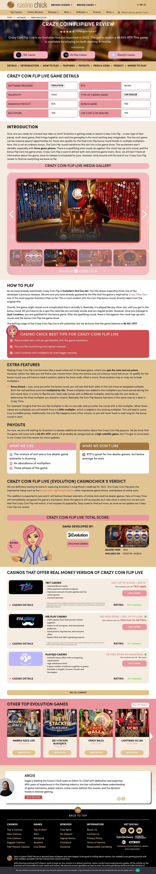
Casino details (22, 605)
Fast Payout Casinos (18, 847)
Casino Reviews (35, 12)
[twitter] (131, 831)
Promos (97, 12)
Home (9, 17)
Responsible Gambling (99, 847)
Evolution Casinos (78, 544)
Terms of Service (96, 842)
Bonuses (52, 12)
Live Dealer (130, 95)
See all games (140, 705)
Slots (66, 12)
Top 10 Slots (40, 830)
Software (80, 12)
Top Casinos (16, 12)
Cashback (65, 842)
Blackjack (39, 838)
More (109, 12)
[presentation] (151, 736)
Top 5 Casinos (14, 830)
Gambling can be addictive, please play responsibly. (132, 847)
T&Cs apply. (140, 586)
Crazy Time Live (137, 294)
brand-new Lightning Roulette (56, 490)
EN (141, 5)
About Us (92, 830)
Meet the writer (33, 797)
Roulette (38, 842)
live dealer (21, 18)
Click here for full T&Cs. (133, 620)
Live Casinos (14, 838)
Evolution (57, 86)
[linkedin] (139, 831)
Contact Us (93, 834)
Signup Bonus (67, 838)
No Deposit (66, 834)
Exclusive (65, 847)
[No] (153, 870)
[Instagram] (123, 799)
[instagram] (123, 831)
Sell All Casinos (78, 693)
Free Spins (66, 830)
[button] (11, 211)
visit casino (134, 593)
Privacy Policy (94, 838)
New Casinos (14, 834)
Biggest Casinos (16, 842)
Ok (138, 870)
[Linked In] (119, 799)
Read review (24, 753)
